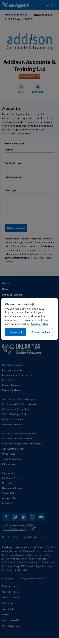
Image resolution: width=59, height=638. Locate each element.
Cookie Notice (39, 323)
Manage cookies (40, 331)
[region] (29, 319)
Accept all (16, 331)
